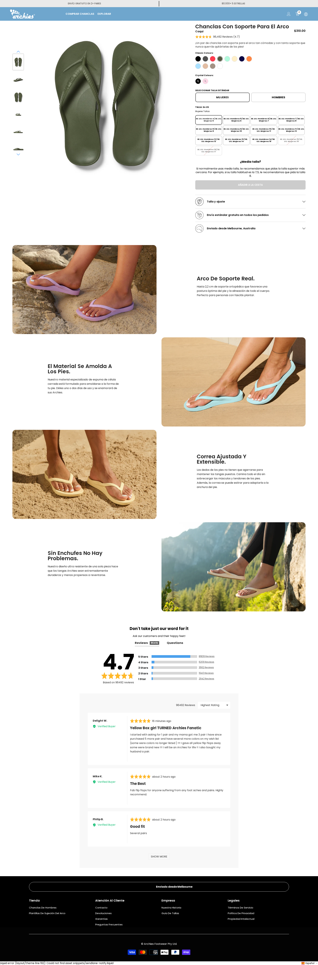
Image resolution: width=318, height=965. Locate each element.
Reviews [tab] (146, 643)
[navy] (241, 58)
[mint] (227, 58)
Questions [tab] (175, 643)
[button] (18, 51)
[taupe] (212, 66)
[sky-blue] (198, 66)
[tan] (205, 66)
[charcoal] (205, 58)
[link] (84, 289)
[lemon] (234, 58)
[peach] (249, 58)
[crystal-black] (198, 81)
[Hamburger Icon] (306, 14)
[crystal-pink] (205, 81)
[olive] (220, 59)
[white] (220, 66)
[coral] (212, 58)
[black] (198, 58)
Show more (159, 856)
